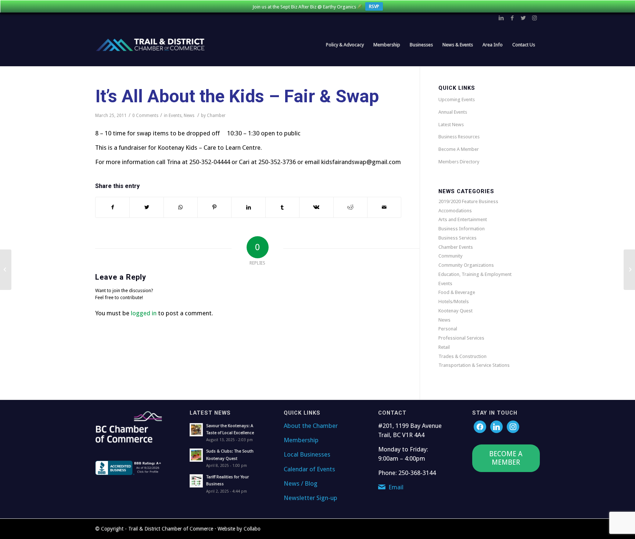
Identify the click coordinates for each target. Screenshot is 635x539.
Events (175, 115)
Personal (447, 328)
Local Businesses (307, 454)
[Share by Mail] (384, 207)
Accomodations (455, 210)
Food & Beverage (456, 292)
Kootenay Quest (455, 310)
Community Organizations (466, 265)
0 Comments (145, 115)
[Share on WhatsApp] (180, 207)
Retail (444, 347)
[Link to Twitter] (523, 18)
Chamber (216, 115)
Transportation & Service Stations (474, 365)
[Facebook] (480, 426)
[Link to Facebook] (512, 18)
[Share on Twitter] (146, 207)
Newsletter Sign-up (310, 497)
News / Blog (301, 483)
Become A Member (458, 149)
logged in (144, 313)
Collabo (252, 529)
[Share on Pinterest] (214, 207)
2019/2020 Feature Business (468, 201)
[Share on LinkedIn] (248, 207)
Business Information (461, 228)
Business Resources (459, 136)
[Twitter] (496, 426)
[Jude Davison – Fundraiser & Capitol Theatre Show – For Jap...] (5, 269)
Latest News (451, 124)
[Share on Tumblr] (282, 207)
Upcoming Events (456, 99)
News (189, 115)
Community (450, 256)
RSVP (374, 6)
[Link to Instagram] (534, 18)
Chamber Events (455, 247)
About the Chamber (311, 425)
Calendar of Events (309, 469)
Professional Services (461, 338)
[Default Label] (513, 426)
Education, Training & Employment (475, 274)
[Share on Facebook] (112, 207)
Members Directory (458, 161)
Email (395, 487)
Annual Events (452, 112)
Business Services (457, 238)
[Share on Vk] (316, 207)
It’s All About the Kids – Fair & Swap (237, 96)
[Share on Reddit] (350, 207)
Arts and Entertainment (462, 219)
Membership (301, 440)
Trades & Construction (462, 356)
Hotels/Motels (453, 301)
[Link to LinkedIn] (501, 18)
